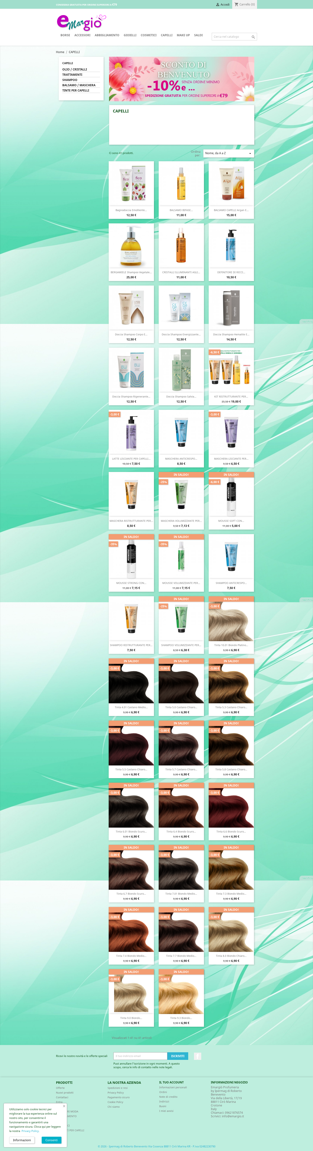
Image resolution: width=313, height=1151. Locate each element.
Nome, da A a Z (228, 153)
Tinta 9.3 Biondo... (181, 1018)
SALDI (198, 35)
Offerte (60, 1088)
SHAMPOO (69, 80)
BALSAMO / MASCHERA (78, 85)
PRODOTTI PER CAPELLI (70, 1130)
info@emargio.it (233, 1116)
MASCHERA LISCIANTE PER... (231, 458)
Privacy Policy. (30, 1131)
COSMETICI (148, 35)
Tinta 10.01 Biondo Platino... (231, 645)
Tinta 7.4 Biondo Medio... (131, 956)
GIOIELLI (130, 35)
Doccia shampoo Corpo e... (131, 334)
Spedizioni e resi (118, 1088)
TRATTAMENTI (72, 75)
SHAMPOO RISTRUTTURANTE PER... (131, 645)
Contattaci (62, 1097)
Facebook (197, 1056)
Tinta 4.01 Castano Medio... (131, 707)
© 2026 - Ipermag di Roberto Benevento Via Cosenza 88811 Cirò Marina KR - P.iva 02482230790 (156, 1146)
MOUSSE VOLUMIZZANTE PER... (181, 583)
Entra (59, 1102)
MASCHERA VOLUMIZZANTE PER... (181, 521)
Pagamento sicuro (119, 1097)
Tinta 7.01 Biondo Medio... (181, 893)
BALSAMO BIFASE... (181, 210)
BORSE (65, 35)
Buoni (162, 1106)
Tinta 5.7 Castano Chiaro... (181, 769)
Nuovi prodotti (65, 1092)
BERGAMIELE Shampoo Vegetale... (131, 272)
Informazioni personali (173, 1087)
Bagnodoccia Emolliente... (131, 210)
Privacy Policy (116, 1092)
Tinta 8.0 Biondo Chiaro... (231, 956)
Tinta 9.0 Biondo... (131, 1018)
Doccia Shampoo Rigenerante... (131, 396)
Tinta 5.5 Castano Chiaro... (131, 769)
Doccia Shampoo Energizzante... (181, 334)
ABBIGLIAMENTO (107, 35)
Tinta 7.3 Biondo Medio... (231, 893)
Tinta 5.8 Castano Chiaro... (231, 769)
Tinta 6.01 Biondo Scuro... (131, 831)
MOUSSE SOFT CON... (231, 521)
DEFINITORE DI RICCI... (231, 272)
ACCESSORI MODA (67, 1111)
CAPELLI (166, 35)
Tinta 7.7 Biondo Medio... (181, 956)
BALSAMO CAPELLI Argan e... (231, 210)
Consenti (51, 1140)
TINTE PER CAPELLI (75, 90)
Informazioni (22, 1140)
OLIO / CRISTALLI (74, 69)
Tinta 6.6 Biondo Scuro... (231, 831)
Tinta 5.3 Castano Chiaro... (231, 707)
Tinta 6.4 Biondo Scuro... (181, 831)
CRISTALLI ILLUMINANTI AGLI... (181, 272)
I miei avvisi (166, 1111)
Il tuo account (171, 1082)
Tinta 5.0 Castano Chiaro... (181, 707)
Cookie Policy (115, 1102)
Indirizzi (164, 1101)
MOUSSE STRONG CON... (131, 583)
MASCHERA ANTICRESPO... (181, 458)
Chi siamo (114, 1106)
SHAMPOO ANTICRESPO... (231, 583)
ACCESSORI (82, 35)
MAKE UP (183, 35)
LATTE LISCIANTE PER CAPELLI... (131, 458)
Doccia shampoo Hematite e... (231, 334)
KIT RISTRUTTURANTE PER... (231, 396)
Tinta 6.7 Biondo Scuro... (131, 893)
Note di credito (168, 1096)
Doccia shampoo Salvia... (181, 396)
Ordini (163, 1092)
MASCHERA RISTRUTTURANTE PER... (131, 521)
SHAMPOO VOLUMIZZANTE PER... (181, 645)
